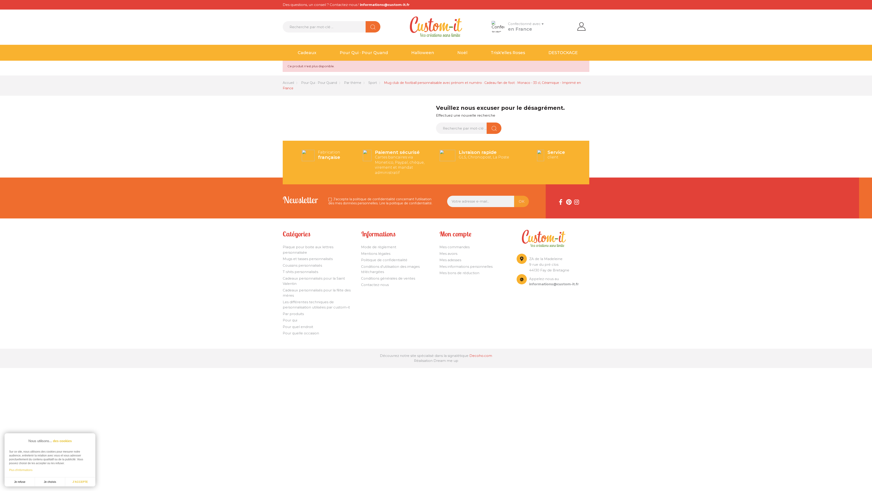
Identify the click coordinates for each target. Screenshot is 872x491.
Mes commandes (454, 247)
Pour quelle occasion (301, 333)
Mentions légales (375, 253)
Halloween (422, 52)
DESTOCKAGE (563, 52)
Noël (462, 52)
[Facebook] (560, 201)
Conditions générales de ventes (388, 278)
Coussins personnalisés (302, 265)
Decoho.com (480, 355)
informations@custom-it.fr (385, 5)
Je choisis (50, 481)
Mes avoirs (448, 253)
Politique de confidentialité (384, 260)
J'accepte (80, 481)
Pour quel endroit (298, 327)
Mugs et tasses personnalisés (308, 259)
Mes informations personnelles (466, 266)
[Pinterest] (568, 201)
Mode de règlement (378, 247)
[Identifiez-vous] (581, 26)
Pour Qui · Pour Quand (364, 52)
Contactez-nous (375, 285)
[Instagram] (576, 201)
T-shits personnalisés (300, 272)
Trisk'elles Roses (508, 52)
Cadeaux (307, 52)
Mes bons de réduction (459, 273)
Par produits (293, 314)
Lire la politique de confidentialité (405, 203)
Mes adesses (450, 260)
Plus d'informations (20, 470)
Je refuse (19, 481)
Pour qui (290, 320)
